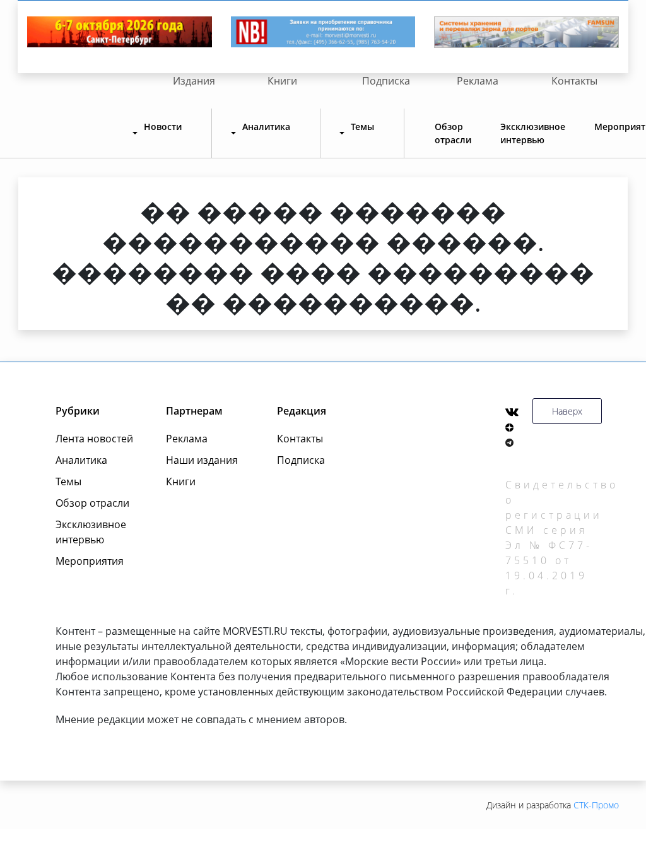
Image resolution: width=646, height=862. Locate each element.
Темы (68, 481)
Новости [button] (163, 127)
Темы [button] (362, 127)
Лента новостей (94, 439)
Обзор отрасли (453, 133)
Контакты (574, 81)
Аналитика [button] (266, 127)
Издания (194, 81)
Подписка (386, 81)
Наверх (567, 411)
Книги (282, 81)
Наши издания (202, 460)
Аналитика (81, 460)
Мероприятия (90, 561)
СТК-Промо (596, 805)
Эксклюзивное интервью (532, 133)
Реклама (477, 81)
